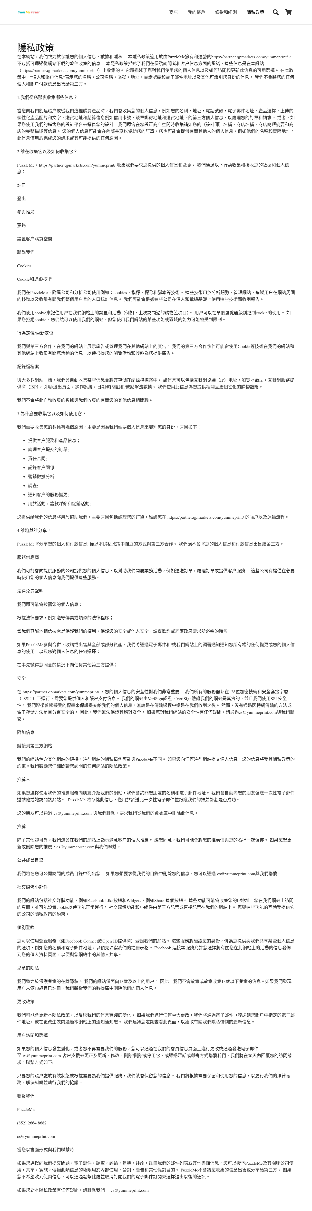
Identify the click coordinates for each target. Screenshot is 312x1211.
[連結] (29, 12)
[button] (275, 12)
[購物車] (288, 12)
